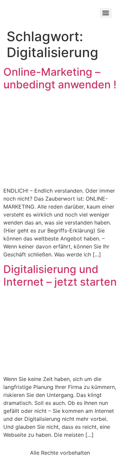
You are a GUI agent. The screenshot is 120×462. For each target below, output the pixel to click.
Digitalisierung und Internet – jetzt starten (60, 275)
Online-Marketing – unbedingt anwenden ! (59, 78)
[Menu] (106, 13)
